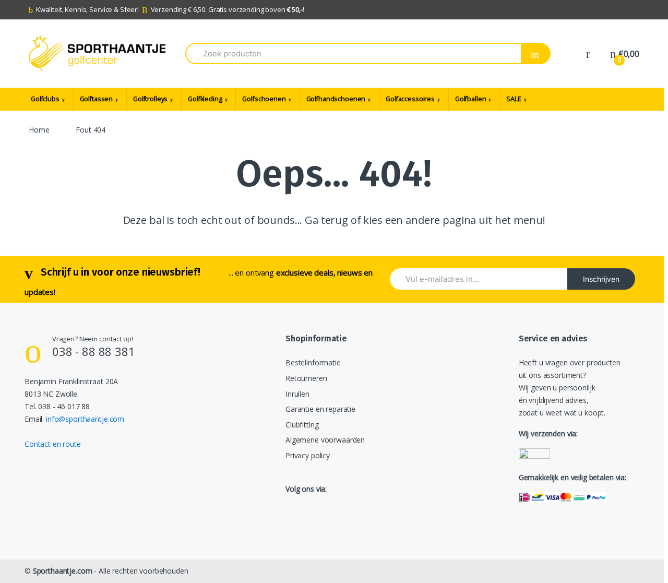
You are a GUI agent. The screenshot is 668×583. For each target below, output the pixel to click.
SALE (513, 98)
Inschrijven (601, 279)
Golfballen (470, 98)
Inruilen (297, 394)
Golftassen (96, 98)
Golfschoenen (263, 98)
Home (39, 130)
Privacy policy (307, 455)
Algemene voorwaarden (325, 440)
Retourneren (306, 378)
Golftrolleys (150, 98)
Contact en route (53, 444)
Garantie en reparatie (320, 409)
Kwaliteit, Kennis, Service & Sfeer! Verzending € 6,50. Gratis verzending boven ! (170, 9)
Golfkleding (205, 98)
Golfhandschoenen (336, 98)
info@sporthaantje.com (85, 419)
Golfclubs (45, 98)
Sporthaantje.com (62, 571)
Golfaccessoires (410, 98)
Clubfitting (301, 425)
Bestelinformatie (313, 362)
